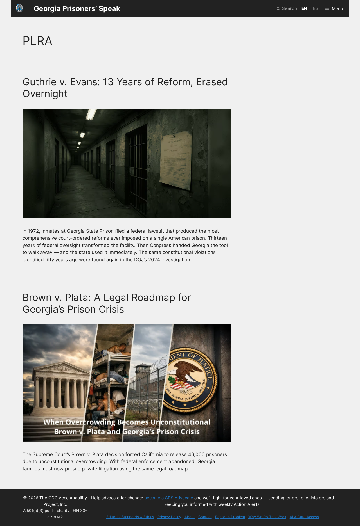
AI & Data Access (304, 517)
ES (316, 8)
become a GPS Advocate (168, 497)
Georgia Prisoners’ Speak (77, 8)
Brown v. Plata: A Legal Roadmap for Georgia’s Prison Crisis (106, 303)
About (189, 517)
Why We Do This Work (267, 517)
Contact (205, 517)
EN (304, 8)
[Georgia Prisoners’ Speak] (19, 8)
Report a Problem (230, 517)
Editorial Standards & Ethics (130, 517)
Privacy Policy (169, 517)
